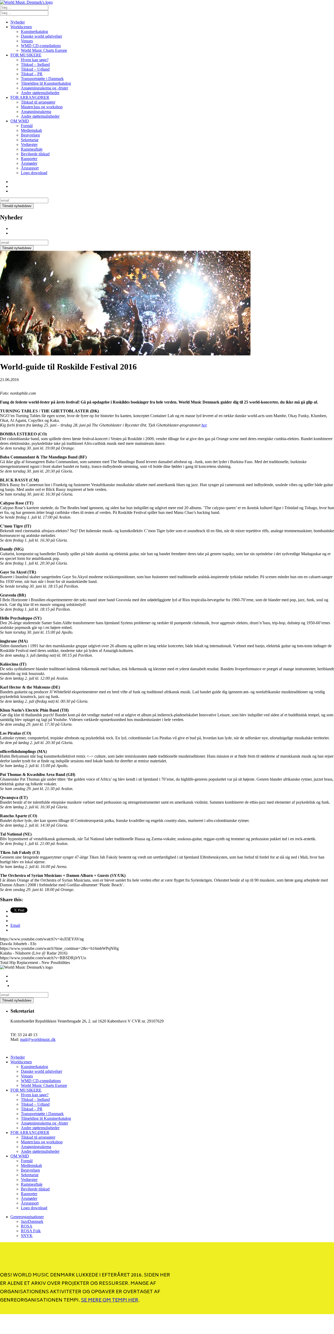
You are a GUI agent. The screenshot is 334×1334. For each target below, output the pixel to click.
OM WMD (19, 121)
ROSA (26, 1226)
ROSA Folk (31, 1231)
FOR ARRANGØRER (29, 97)
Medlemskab (31, 130)
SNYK (27, 1235)
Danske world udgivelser (41, 36)
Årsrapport (30, 168)
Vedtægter (29, 144)
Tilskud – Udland (35, 69)
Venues (27, 41)
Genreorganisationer (27, 1216)
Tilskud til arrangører (38, 102)
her (203, 425)
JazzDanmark (32, 1221)
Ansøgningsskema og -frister (44, 88)
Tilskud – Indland (35, 64)
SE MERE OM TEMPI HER (109, 1300)
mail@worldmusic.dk (38, 1039)
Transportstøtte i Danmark (42, 78)
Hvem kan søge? (35, 60)
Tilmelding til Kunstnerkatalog (46, 83)
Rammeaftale (32, 149)
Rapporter (29, 158)
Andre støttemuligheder (40, 92)
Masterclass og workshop (42, 107)
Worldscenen (21, 27)
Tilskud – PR (32, 74)
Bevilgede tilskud (35, 154)
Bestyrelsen (30, 135)
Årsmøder (29, 163)
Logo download (34, 173)
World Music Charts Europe (44, 50)
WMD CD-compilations (41, 45)
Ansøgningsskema (36, 111)
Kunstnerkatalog (34, 31)
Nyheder (17, 22)
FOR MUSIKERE (25, 55)
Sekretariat (29, 140)
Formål (27, 125)
